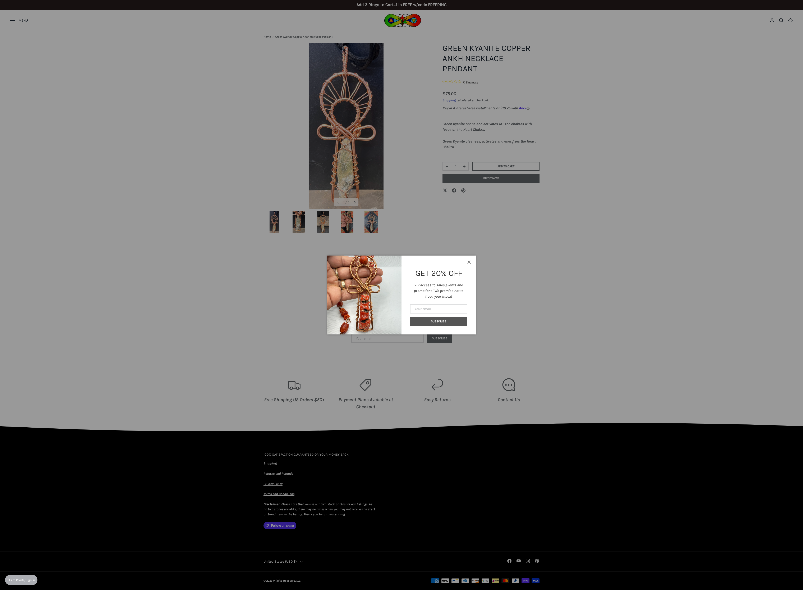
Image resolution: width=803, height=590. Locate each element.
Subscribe (438, 321)
